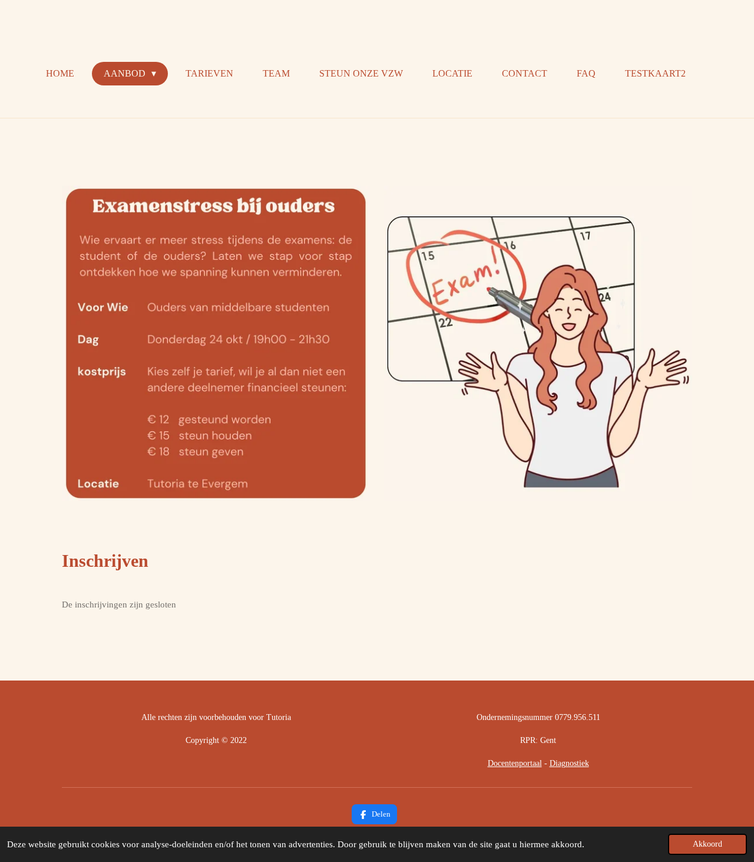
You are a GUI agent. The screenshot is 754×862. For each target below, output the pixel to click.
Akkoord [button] (707, 844)
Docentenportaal (515, 763)
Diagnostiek (569, 763)
